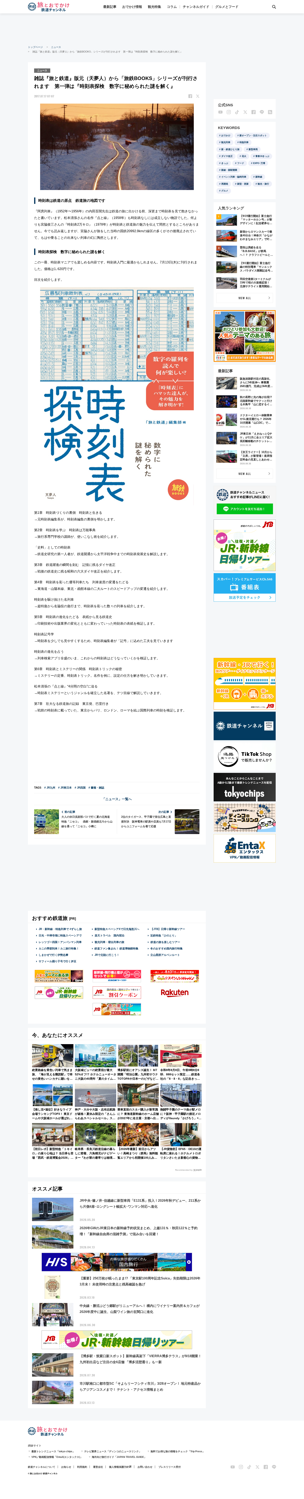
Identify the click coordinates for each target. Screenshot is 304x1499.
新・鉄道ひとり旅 (230, 149)
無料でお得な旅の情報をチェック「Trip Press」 (178, 1451)
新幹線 (258, 177)
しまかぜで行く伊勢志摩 (53, 954)
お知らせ (66, 1467)
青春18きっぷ (262, 156)
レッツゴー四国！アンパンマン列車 (60, 942)
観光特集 (154, 6)
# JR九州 (49, 787)
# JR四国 (80, 787)
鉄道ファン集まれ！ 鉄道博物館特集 (116, 948)
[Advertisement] (152, 29)
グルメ (224, 190)
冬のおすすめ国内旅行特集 (166, 948)
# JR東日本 (65, 787)
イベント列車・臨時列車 (233, 177)
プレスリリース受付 (169, 1467)
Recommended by (184, 1170)
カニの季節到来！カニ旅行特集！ (59, 948)
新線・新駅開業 (229, 170)
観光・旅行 (263, 184)
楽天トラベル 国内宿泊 (109, 935)
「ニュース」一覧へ (117, 799)
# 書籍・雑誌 (96, 787)
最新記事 (109, 6)
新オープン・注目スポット (253, 135)
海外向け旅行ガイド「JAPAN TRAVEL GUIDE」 (119, 1457)
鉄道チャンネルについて (41, 1467)
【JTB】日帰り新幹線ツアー (168, 929)
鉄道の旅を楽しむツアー (165, 942)
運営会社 (98, 1467)
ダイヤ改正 (227, 156)
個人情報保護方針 (119, 1467)
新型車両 (253, 149)
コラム (172, 6)
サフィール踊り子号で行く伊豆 (57, 961)
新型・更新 (243, 184)
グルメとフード (226, 6)
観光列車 (225, 142)
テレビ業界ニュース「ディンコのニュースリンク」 (112, 1451)
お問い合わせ (145, 1467)
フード (240, 163)
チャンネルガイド (196, 6)
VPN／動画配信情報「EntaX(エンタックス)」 (57, 1457)
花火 (244, 156)
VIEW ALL (244, 298)
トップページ (35, 47)
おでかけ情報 (132, 6)
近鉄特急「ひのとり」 (163, 935)
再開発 (224, 184)
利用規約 (82, 1467)
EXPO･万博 (259, 163)
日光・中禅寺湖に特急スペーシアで (60, 935)
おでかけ (225, 135)
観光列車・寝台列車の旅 (109, 942)
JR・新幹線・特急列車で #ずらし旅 (60, 929)
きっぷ (224, 163)
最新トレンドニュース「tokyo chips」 (53, 1451)
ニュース (56, 47)
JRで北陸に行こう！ (107, 954)
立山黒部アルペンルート (165, 954)
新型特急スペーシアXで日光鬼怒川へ (117, 929)
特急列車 (244, 142)
